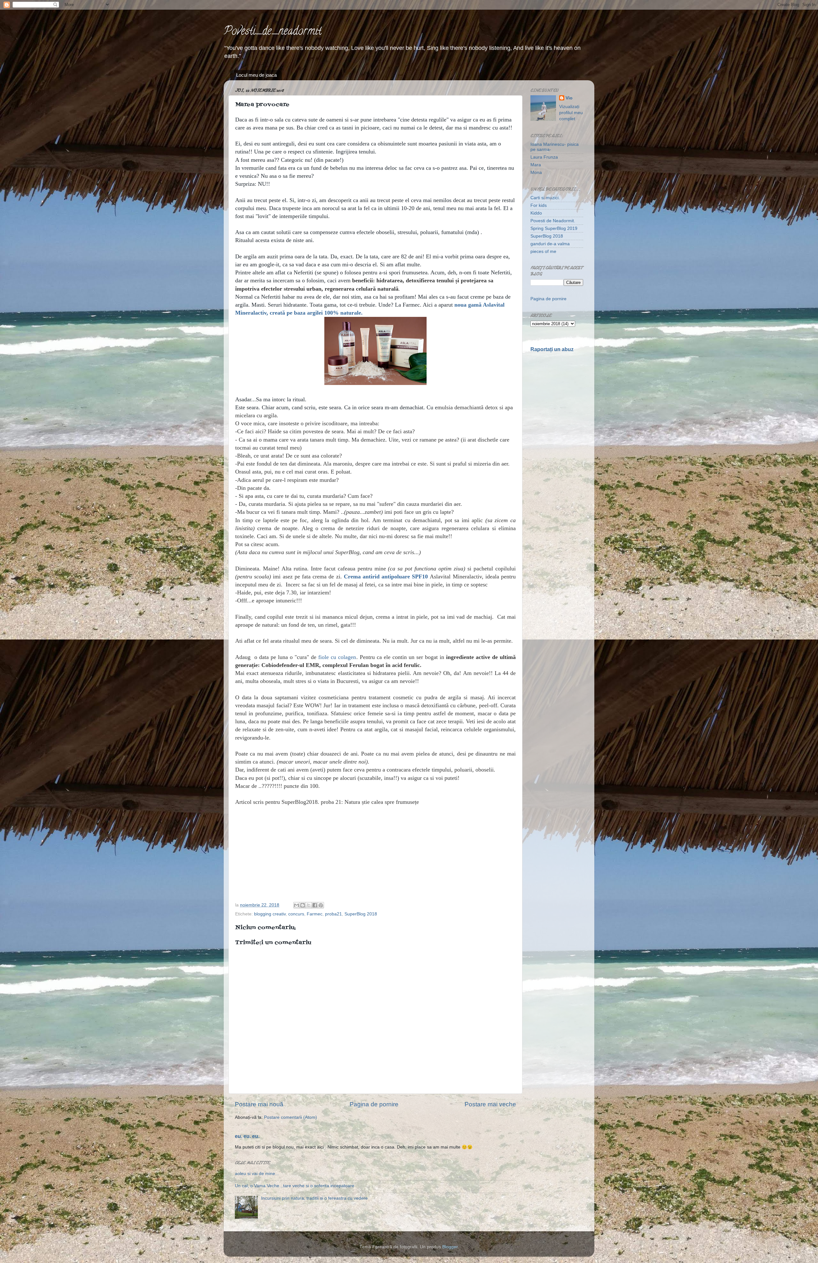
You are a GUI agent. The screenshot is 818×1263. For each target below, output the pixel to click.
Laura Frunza (544, 157)
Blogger (450, 1246)
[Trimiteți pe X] (308, 905)
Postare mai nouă (259, 1104)
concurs (296, 914)
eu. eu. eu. (247, 1136)
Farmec (314, 914)
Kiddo (536, 213)
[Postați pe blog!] (302, 905)
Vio (569, 98)
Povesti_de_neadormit (272, 32)
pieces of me (543, 251)
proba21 (333, 914)
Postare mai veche (490, 1104)
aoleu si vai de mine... (257, 1173)
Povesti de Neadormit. (552, 220)
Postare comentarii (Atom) (290, 1117)
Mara (535, 164)
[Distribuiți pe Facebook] (315, 905)
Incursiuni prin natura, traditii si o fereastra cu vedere (314, 1198)
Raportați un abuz (552, 349)
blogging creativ (270, 914)
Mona (536, 172)
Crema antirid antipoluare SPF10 (386, 576)
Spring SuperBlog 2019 (553, 228)
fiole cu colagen (337, 657)
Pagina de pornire (374, 1104)
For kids (538, 205)
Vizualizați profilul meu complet (571, 112)
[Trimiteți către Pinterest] (321, 905)
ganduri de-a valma (550, 243)
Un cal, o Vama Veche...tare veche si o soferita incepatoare (294, 1185)
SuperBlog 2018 (360, 914)
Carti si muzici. (545, 197)
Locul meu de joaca (256, 75)
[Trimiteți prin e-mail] (296, 905)
